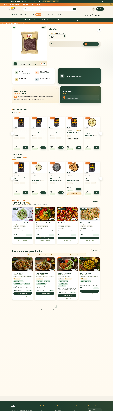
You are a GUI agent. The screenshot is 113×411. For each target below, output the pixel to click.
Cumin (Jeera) (35, 132)
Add (26, 147)
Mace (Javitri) (88, 177)
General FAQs (58, 408)
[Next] (100, 133)
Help (103, 1)
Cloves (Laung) (18, 132)
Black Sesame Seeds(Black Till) (38, 177)
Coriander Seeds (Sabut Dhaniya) (73, 132)
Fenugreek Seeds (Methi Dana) (55, 133)
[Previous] (12, 133)
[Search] (74, 9)
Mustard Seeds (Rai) (90, 132)
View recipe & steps (23, 240)
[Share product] (99, 30)
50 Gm (22, 137)
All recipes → (96, 201)
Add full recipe (23, 238)
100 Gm (16, 137)
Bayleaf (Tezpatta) (18, 177)
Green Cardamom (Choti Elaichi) (73, 177)
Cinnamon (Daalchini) (55, 177)
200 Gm (34, 137)
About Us (41, 408)
